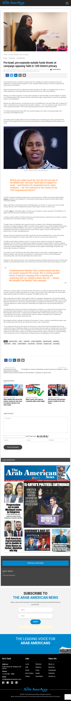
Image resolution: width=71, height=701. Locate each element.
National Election (31, 71)
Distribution (52, 670)
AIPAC (20, 341)
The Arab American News (32, 694)
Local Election (21, 58)
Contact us (51, 676)
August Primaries (36, 341)
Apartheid (26, 341)
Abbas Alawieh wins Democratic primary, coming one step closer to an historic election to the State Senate (13, 402)
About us (51, 664)
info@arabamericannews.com (11, 679)
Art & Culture (29, 673)
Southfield (56, 343)
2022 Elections (13, 341)
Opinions (38, 667)
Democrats (7, 343)
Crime (37, 670)
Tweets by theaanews (8, 575)
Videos (27, 676)
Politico (6, 199)
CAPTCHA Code (31, 436)
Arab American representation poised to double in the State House (56, 401)
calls (10, 211)
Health (38, 673)
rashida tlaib (47, 343)
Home (5, 58)
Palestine (39, 343)
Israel (14, 343)
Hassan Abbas (56, 69)
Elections (12, 58)
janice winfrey (22, 343)
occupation (31, 343)
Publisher (51, 673)
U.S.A (38, 71)
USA (26, 667)
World (27, 670)
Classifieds (39, 676)
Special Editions (35, 563)
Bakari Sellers (47, 341)
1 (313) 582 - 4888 (8, 674)
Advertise (51, 667)
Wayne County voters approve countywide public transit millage (35, 400)
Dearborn (56, 341)
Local (14, 71)
